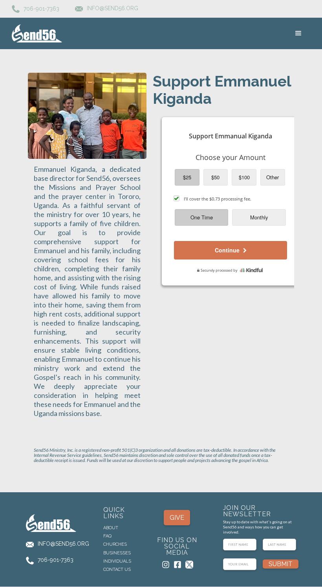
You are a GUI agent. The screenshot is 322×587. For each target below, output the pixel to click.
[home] (37, 33)
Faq (107, 536)
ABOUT (110, 528)
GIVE (177, 517)
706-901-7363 (41, 8)
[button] (298, 33)
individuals (117, 561)
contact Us (117, 570)
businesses (117, 553)
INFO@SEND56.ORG (63, 544)
